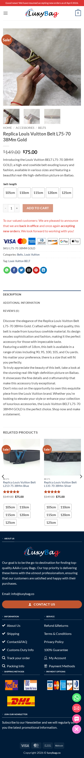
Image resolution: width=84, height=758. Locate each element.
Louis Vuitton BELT (19, 261)
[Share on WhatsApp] (6, 270)
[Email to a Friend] (28, 270)
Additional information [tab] (21, 302)
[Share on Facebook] (14, 270)
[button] (5, 13)
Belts (42, 127)
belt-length (10, 184)
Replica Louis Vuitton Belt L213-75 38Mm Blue (19, 484)
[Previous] (9, 67)
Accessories (25, 127)
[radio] (10, 193)
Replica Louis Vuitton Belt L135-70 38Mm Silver (60, 484)
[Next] (74, 67)
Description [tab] (12, 294)
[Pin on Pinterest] (36, 270)
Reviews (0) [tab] (11, 310)
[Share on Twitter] (21, 270)
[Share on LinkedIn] (43, 270)
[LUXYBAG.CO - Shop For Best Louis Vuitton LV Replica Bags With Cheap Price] (42, 13)
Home (7, 127)
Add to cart (38, 208)
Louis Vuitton (32, 254)
